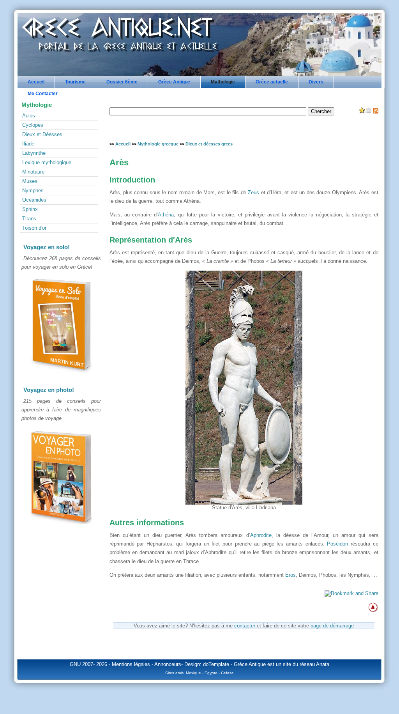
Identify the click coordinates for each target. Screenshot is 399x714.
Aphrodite (261, 535)
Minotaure (33, 172)
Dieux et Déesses (42, 134)
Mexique (193, 673)
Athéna (166, 215)
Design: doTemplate (206, 664)
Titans (29, 218)
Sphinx (30, 209)
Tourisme (75, 82)
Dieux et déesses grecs (209, 144)
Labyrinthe (34, 153)
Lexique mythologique (46, 162)
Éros (290, 575)
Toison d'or (34, 228)
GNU (75, 664)
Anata (322, 664)
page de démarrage (332, 626)
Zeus (253, 192)
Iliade (28, 144)
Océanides (34, 200)
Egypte (211, 673)
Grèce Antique (174, 82)
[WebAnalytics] (61, 544)
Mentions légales (131, 664)
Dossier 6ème (122, 82)
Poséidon (337, 544)
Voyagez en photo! (48, 389)
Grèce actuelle (272, 82)
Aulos (28, 116)
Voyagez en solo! (46, 247)
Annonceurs (167, 664)
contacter (244, 626)
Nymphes (33, 190)
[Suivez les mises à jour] (375, 112)
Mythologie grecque (158, 144)
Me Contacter (43, 93)
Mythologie (223, 82)
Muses (29, 181)
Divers (316, 82)
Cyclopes (32, 125)
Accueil (36, 82)
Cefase (227, 673)
